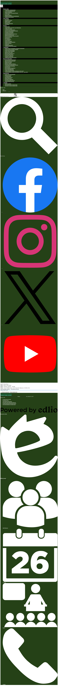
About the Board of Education (10, 59)
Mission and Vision (8, 61)
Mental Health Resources (9, 34)
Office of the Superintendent (10, 74)
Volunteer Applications (9, 56)
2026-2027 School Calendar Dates (11, 85)
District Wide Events (4, 390)
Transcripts (7, 44)
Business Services (8, 75)
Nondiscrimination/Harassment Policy (9, 403)
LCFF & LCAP (5, 400)
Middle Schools (8, 21)
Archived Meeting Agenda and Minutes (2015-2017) (14, 71)
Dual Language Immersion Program (11, 30)
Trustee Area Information (9, 70)
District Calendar (8, 83)
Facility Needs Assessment (9, 51)
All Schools (7, 24)
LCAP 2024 (7, 14)
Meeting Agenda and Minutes (10, 63)
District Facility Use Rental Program (11, 13)
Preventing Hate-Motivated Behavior (9, 402)
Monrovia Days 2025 (9, 52)
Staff (3, 89)
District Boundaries (8, 12)
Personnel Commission (9, 79)
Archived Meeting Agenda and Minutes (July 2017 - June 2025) (16, 72)
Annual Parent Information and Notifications (13, 27)
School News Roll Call (9, 55)
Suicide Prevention (8, 41)
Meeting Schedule (8, 62)
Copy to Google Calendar (5, 389)
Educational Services (8, 77)
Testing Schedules (8, 43)
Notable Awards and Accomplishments (12, 16)
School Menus (7, 40)
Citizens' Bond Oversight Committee (11, 49)
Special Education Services (10, 80)
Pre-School (7, 19)
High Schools (7, 22)
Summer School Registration (10, 42)
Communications (8, 76)
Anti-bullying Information (7, 401)
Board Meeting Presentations (10, 68)
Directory (4, 90)
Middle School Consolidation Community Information (14, 48)
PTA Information (8, 39)
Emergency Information (9, 31)
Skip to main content (4, 0)
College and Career (8, 28)
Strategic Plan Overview (9, 17)
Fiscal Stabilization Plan (9, 69)
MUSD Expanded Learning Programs (12, 35)
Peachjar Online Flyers (9, 54)
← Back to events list (5, 392)
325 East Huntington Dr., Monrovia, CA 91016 (8, 396)
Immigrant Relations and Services (11, 33)
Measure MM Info (8, 15)
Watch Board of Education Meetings (11, 64)
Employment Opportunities (10, 50)
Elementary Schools (8, 20)
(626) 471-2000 (23, 396)
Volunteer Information (9, 45)
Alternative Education (9, 23)
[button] (6, 8)
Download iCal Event (15, 389)
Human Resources (8, 78)
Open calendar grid (13, 392)
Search (1, 96)
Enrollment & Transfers (9, 32)
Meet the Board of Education (10, 60)
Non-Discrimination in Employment (9, 404)
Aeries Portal (7, 26)
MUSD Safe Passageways (9, 53)
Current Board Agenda (7, 399)
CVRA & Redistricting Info (10, 11)
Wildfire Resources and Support (10, 46)
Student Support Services (9, 81)
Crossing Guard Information (10, 29)
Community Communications (10, 10)
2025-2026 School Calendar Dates (11, 84)
